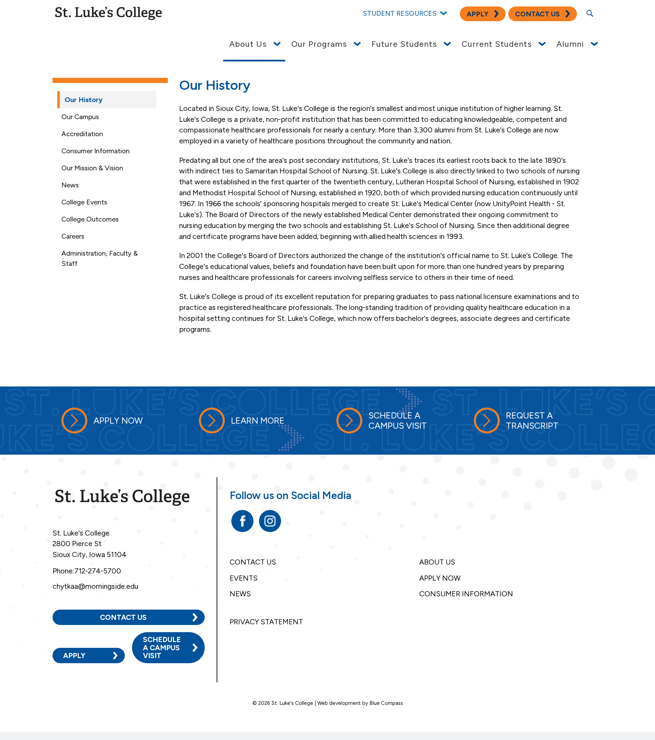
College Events (84, 202)
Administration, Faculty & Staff (99, 258)
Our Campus (80, 117)
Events (244, 578)
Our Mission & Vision (92, 168)
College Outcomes (90, 219)
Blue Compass (386, 703)
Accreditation (82, 134)
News (70, 185)
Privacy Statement (266, 621)
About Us (437, 562)
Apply (74, 655)
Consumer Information (95, 151)
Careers (72, 236)
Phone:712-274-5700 (87, 571)
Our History (84, 100)
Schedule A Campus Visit (162, 647)
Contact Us (123, 617)
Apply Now (440, 578)
